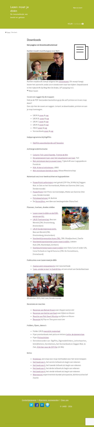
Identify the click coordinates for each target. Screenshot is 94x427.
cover (41, 115)
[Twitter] (31, 405)
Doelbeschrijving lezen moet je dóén (48, 248)
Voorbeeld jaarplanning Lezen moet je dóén (51, 241)
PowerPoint (38, 192)
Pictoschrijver (43, 337)
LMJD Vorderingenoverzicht (44, 229)
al (59, 331)
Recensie (36, 319)
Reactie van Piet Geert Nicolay (45, 316)
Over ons (65, 400)
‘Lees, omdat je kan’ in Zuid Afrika (47, 269)
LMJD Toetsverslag (41, 219)
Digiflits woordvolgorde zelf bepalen (48, 143)
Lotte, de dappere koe (75, 334)
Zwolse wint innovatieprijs (44, 266)
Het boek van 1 (39, 362)
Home (8, 32)
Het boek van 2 (39, 365)
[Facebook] (37, 405)
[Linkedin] (42, 405)
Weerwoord (37, 374)
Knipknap (37, 359)
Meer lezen (33, 91)
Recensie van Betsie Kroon (44, 310)
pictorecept (64, 81)
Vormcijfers (40, 201)
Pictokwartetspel (40, 198)
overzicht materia (51, 331)
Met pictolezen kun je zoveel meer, (47, 161)
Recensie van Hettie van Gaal (45, 313)
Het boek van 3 (39, 368)
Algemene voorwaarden (49, 400)
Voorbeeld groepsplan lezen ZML (46, 238)
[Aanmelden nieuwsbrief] (47, 405)
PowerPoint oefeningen (43, 182)
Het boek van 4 (39, 371)
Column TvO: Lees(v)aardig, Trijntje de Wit (50, 155)
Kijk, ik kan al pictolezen (43, 167)
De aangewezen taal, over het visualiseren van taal (54, 158)
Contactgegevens (29, 400)
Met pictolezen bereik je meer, (45, 170)
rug (47, 115)
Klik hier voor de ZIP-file (47, 347)
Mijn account (77, 8)
